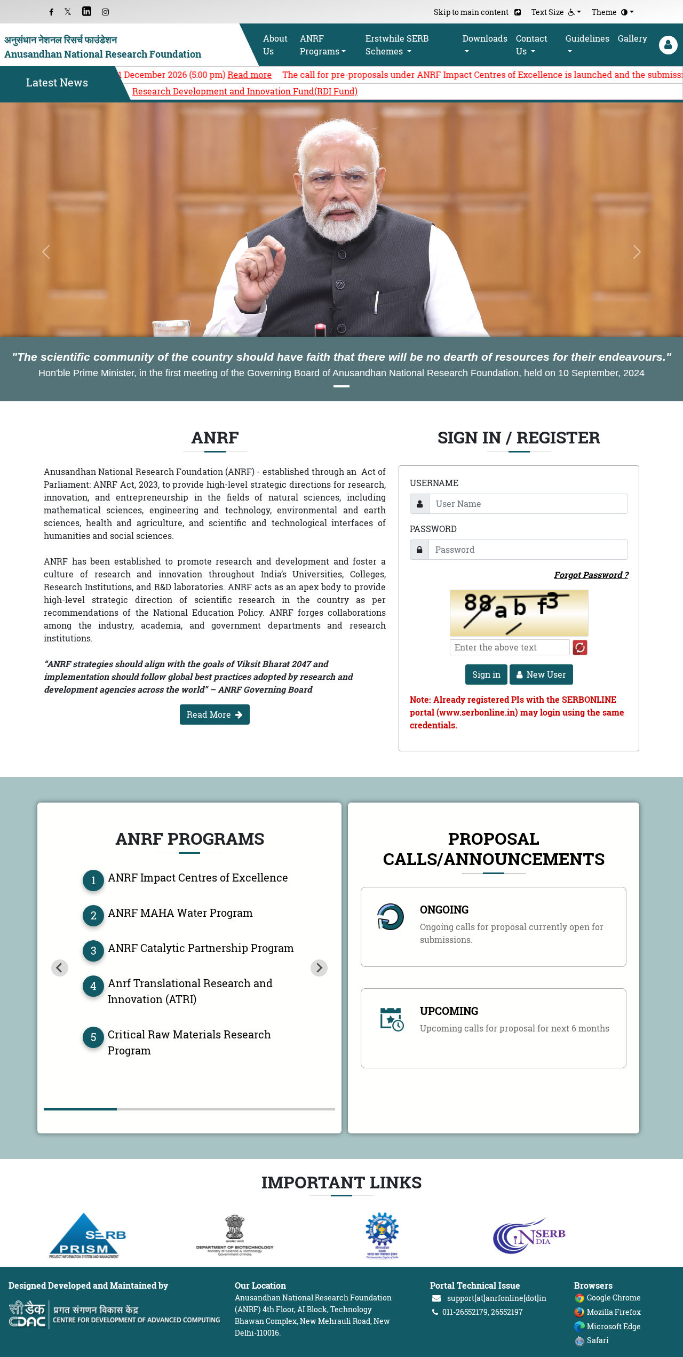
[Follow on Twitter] (68, 12)
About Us (275, 45)
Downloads (485, 38)
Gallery (632, 38)
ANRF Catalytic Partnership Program (201, 948)
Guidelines (587, 38)
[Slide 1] (341, 386)
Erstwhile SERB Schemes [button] (397, 45)
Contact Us (531, 45)
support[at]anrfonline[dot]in (496, 1298)
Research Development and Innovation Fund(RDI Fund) (245, 91)
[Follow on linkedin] (86, 12)
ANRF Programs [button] (319, 45)
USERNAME (434, 483)
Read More (209, 714)
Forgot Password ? (591, 575)
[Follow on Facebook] (51, 12)
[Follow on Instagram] (105, 12)
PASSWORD (433, 529)
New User (546, 674)
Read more (175, 75)
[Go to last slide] (59, 968)
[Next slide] (319, 968)
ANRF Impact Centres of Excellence (198, 877)
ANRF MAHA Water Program (180, 913)
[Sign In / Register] (667, 45)
